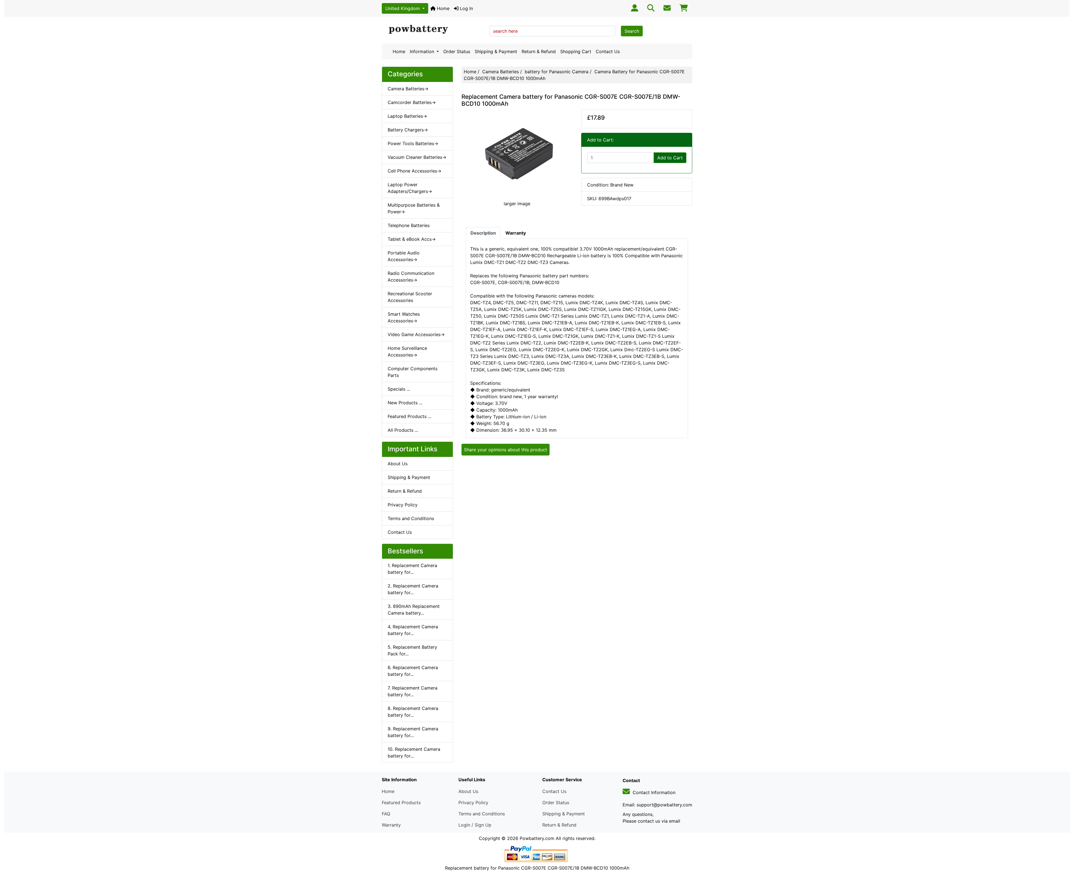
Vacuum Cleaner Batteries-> (417, 157)
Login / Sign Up (474, 825)
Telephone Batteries (409, 225)
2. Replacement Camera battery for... (413, 589)
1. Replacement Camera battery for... (412, 569)
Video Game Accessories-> (416, 334)
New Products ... (405, 402)
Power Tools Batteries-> (413, 143)
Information (422, 51)
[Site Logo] (433, 29)
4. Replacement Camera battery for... (413, 630)
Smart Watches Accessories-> (404, 317)
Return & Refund (539, 51)
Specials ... (399, 389)
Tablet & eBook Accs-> (412, 239)
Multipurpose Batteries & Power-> (414, 208)
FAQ (386, 813)
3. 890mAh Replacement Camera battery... (414, 609)
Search (632, 31)
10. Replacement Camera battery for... (414, 752)
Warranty (391, 825)
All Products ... (403, 430)
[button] (1064, 850)
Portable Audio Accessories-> (404, 256)
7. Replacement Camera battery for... (412, 691)
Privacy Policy (403, 505)
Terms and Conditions (411, 518)
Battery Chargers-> (408, 130)
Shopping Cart (575, 51)
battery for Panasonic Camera (556, 71)
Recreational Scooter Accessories (410, 297)
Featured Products (401, 802)
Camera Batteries (500, 71)
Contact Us (608, 51)
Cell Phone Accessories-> (414, 171)
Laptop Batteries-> (407, 116)
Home (442, 8)
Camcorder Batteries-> (412, 102)
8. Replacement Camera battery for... (413, 711)
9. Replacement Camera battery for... (413, 732)
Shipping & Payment (496, 51)
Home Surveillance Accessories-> (407, 351)
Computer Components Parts (412, 372)
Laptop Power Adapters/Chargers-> (410, 188)
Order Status (456, 51)
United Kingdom (403, 8)
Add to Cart (670, 158)
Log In (465, 8)
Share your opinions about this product (505, 449)
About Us (398, 463)
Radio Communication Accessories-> (411, 276)
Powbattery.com (537, 838)
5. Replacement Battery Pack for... (412, 650)
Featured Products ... (409, 416)
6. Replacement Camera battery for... (413, 671)
